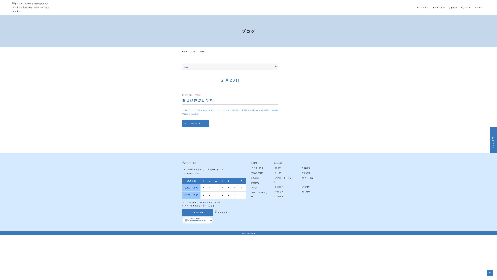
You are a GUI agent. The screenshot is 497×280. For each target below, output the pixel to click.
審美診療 (306, 173)
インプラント (223, 110)
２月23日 (186, 110)
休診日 (244, 110)
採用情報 (255, 183)
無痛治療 (195, 114)
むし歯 (278, 173)
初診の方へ (466, 7)
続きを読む (196, 123)
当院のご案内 (439, 7)
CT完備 (196, 110)
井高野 (235, 110)
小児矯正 (306, 187)
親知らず (279, 191)
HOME (254, 163)
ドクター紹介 (422, 7)
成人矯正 (306, 191)
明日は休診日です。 (199, 99)
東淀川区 (265, 110)
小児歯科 (279, 196)
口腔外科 (254, 110)
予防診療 (306, 168)
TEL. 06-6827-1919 (191, 173)
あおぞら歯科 (209, 110)
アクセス (479, 7)
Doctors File (197, 212)
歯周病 (278, 168)
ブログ (254, 188)
